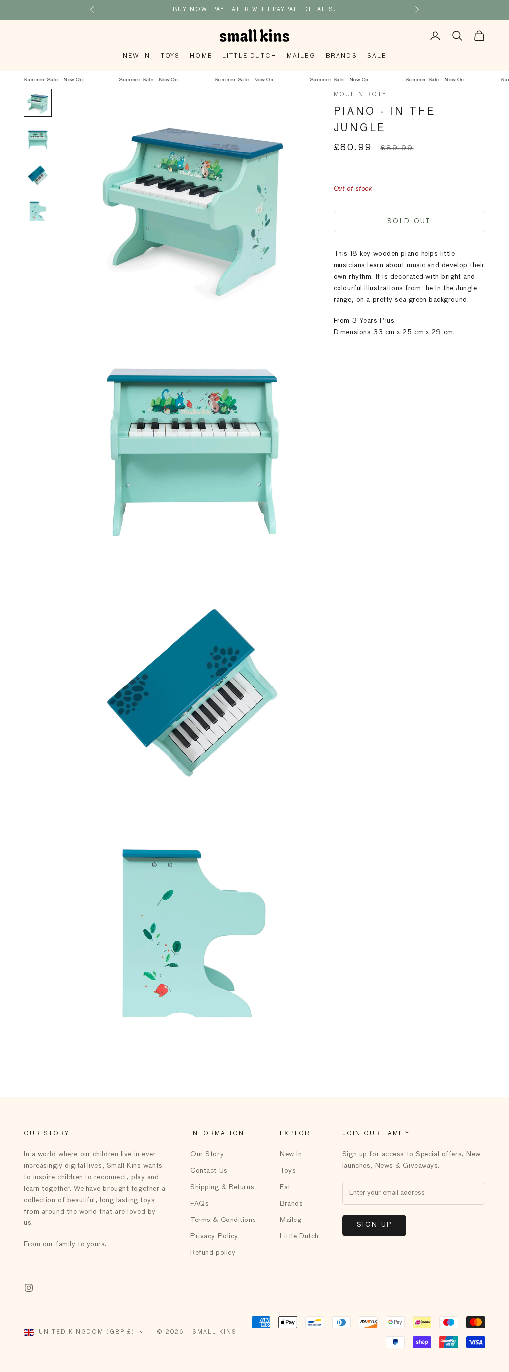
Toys (170, 56)
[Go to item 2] (38, 138)
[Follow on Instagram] (29, 1288)
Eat (285, 1187)
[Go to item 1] (38, 103)
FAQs (199, 1203)
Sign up (374, 1225)
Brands (341, 56)
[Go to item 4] (38, 210)
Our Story (207, 1154)
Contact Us (209, 1170)
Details (318, 9)
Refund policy (212, 1252)
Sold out (409, 221)
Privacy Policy (214, 1236)
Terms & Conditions (223, 1220)
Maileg (301, 56)
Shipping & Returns (222, 1187)
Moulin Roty (360, 95)
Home (201, 56)
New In (137, 56)
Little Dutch (249, 56)
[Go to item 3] (38, 174)
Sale (377, 56)
